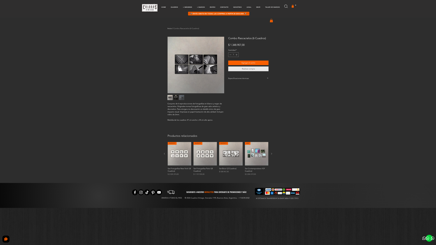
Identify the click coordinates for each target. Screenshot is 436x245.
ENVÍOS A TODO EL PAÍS (172, 198)
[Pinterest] (153, 192)
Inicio (169, 28)
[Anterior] (164, 153)
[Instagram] (141, 192)
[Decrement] (230, 55)
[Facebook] (135, 192)
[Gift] (292, 6)
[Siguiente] (271, 153)
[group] (218, 159)
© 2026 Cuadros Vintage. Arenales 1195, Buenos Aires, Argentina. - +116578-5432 (217, 198)
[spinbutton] (233, 55)
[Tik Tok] (147, 192)
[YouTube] (159, 192)
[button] (174, 7)
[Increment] (236, 55)
